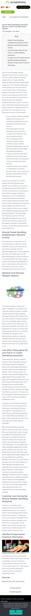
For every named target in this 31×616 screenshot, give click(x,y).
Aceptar (12, 611)
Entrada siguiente (15, 592)
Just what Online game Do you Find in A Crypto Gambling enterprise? (17, 53)
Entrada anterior (15, 588)
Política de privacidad (16, 613)
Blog (4, 17)
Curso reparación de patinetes (18, 17)
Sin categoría (7, 31)
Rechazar (19, 611)
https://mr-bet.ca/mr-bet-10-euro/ (13, 581)
